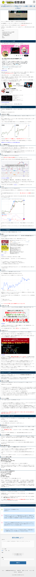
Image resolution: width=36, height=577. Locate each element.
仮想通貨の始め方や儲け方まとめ (11, 570)
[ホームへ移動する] (13, 3)
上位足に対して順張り (6, 34)
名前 (2, 557)
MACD (3, 37)
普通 (6, 550)
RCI (2, 36)
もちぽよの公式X (4, 70)
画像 (2, 552)
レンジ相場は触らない (6, 35)
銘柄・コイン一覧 (25, 570)
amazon (2, 254)
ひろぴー (15, 184)
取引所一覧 (19, 570)
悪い (9, 550)
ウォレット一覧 (31, 570)
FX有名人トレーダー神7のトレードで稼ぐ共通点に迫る (10, 142)
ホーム (3, 570)
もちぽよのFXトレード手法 (6, 33)
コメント (3, 539)
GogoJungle (3, 323)
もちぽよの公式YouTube (5, 102)
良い (3, 550)
